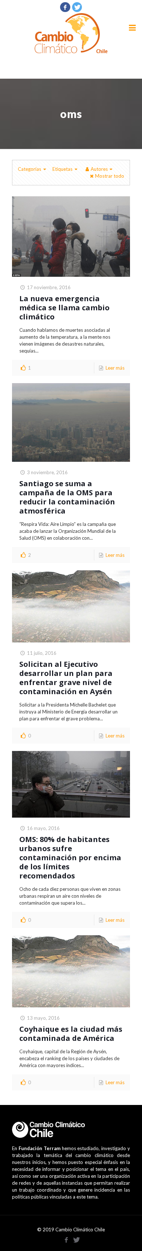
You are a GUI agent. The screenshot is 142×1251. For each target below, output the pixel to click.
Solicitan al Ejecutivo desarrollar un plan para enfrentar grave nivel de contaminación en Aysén (66, 677)
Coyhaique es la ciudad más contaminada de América (70, 1033)
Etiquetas (62, 169)
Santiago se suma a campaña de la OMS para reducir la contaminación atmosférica (67, 497)
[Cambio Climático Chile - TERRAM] (71, 33)
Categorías (29, 169)
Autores (99, 169)
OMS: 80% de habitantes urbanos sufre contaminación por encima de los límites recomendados (70, 857)
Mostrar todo (109, 176)
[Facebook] (65, 7)
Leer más (115, 368)
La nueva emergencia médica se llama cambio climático (64, 308)
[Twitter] (77, 7)
